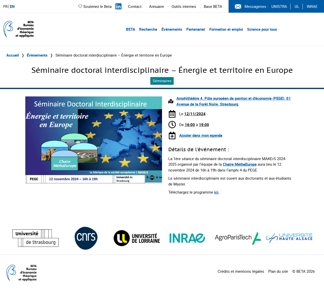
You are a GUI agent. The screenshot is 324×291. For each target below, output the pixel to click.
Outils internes (184, 6)
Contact (134, 6)
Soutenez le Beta (97, 6)
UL (297, 6)
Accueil (12, 55)
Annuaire (156, 6)
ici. (216, 192)
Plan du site (278, 271)
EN (12, 6)
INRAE (312, 6)
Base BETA (213, 6)
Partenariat (195, 29)
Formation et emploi (226, 29)
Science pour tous (262, 29)
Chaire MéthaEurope (240, 164)
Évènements (171, 29)
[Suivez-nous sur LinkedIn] (118, 6)
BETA (130, 29)
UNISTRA (279, 6)
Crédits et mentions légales (241, 271)
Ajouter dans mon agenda (200, 135)
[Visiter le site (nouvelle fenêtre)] (35, 238)
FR (5, 6)
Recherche (148, 29)
